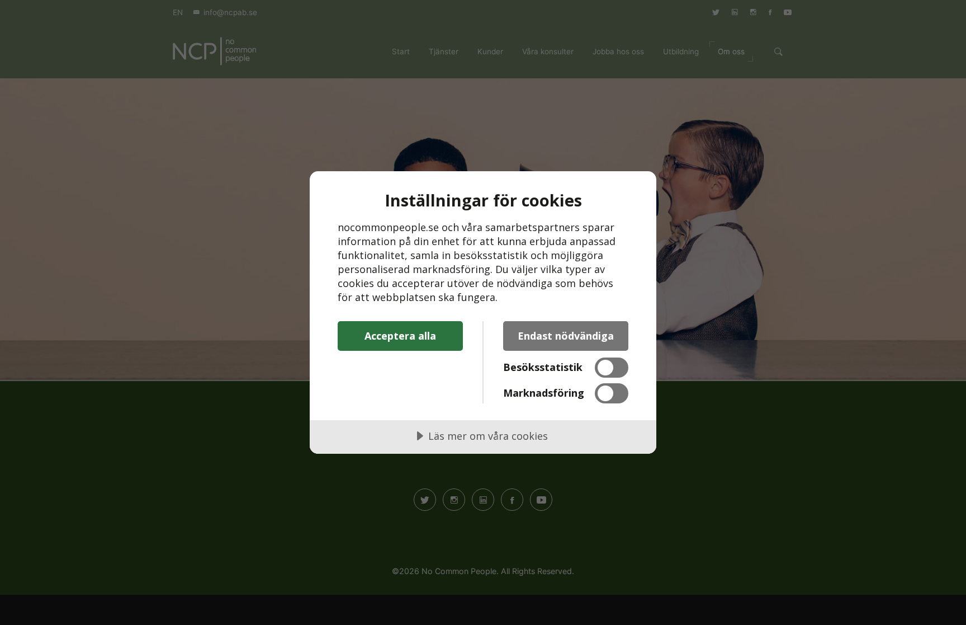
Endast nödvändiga (566, 335)
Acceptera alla (400, 335)
